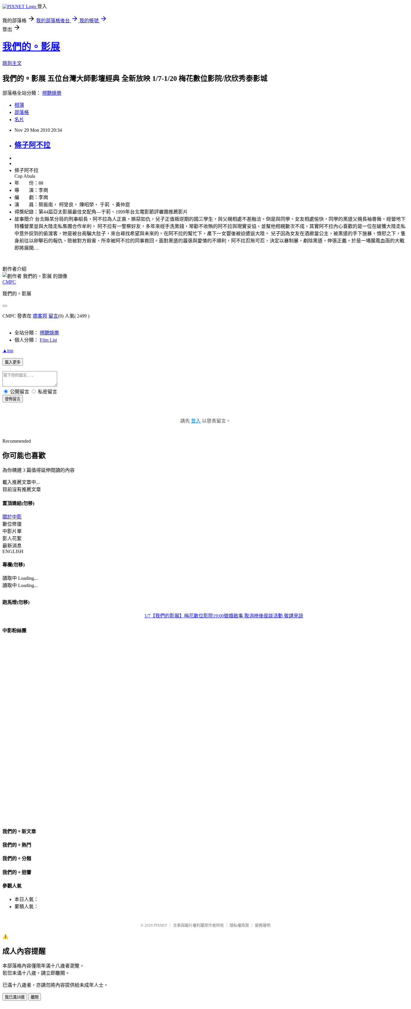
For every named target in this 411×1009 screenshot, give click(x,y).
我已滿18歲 (15, 997)
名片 (19, 119)
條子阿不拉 (32, 145)
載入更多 (12, 362)
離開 (35, 997)
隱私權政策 (239, 925)
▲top (7, 350)
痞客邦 (40, 315)
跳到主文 (12, 63)
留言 (53, 315)
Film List (48, 340)
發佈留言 (12, 399)
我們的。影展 (31, 46)
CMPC (9, 282)
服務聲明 (262, 925)
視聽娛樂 (51, 93)
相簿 (19, 105)
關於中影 (12, 516)
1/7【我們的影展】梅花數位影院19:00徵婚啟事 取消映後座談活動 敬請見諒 (218, 615)
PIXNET (160, 925)
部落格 (21, 112)
